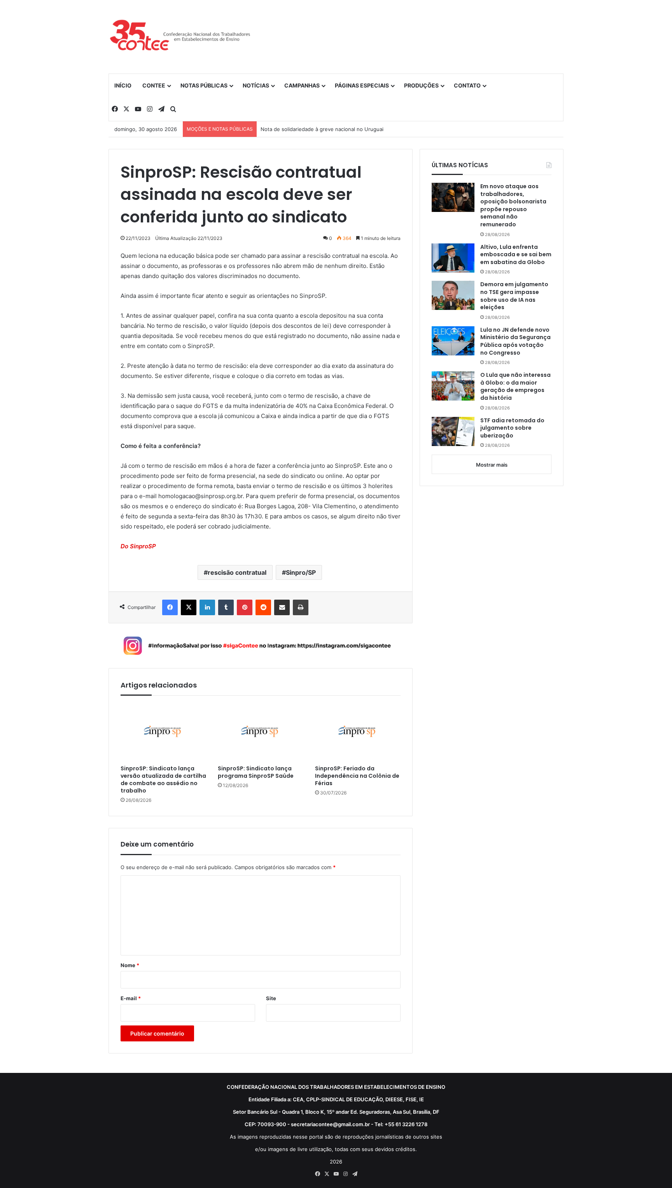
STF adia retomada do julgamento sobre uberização (512, 428)
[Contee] (180, 37)
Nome (130, 965)
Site (271, 998)
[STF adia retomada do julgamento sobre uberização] (453, 431)
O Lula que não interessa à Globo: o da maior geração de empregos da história (515, 386)
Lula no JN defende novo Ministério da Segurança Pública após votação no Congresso (515, 341)
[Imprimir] (300, 607)
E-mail (131, 998)
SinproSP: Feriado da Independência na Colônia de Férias (357, 776)
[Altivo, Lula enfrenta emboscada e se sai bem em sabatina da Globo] (453, 258)
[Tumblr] (226, 607)
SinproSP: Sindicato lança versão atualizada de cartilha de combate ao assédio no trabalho (163, 779)
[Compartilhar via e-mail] (282, 607)
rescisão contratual (237, 572)
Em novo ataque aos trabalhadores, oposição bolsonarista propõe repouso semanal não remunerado (513, 205)
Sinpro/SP (301, 572)
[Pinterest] (244, 607)
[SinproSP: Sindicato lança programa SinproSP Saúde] (260, 732)
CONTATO (467, 85)
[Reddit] (263, 607)
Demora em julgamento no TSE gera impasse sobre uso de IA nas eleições (514, 296)
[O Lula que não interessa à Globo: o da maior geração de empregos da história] (453, 386)
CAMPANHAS (302, 85)
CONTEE (153, 85)
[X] (188, 607)
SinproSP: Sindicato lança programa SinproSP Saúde (256, 772)
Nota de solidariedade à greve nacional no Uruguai (322, 129)
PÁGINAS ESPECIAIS (362, 85)
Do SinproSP (138, 546)
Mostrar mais (492, 465)
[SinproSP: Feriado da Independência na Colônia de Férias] (358, 732)
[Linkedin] (207, 607)
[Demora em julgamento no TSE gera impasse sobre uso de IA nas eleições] (453, 295)
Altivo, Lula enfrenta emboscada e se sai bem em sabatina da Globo (515, 254)
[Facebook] (170, 607)
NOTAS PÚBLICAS (204, 85)
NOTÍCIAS (256, 85)
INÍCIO (122, 85)
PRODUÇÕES (421, 85)
